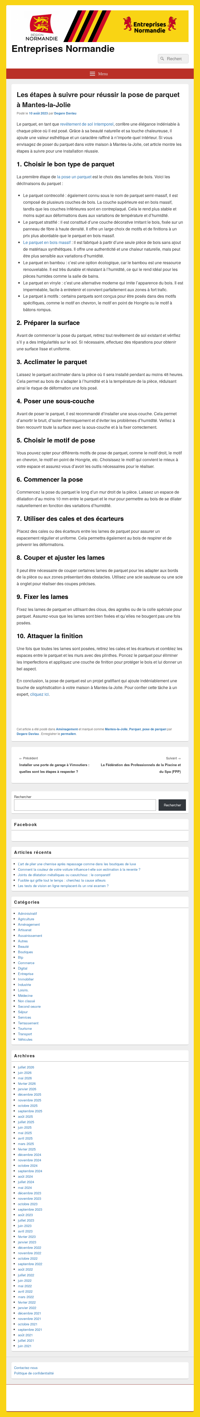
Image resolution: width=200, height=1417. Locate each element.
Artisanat (25, 929)
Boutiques (25, 951)
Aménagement (67, 729)
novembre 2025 (29, 1100)
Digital (22, 968)
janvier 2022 (27, 1307)
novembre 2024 (29, 1159)
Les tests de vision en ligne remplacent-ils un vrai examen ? (63, 885)
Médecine (25, 995)
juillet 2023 (26, 1220)
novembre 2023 (29, 1198)
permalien (68, 733)
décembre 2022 (29, 1247)
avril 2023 (25, 1231)
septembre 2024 (30, 1170)
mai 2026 (25, 1077)
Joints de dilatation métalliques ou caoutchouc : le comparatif (64, 874)
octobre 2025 (28, 1105)
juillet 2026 (26, 1067)
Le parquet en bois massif (47, 242)
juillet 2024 (26, 1181)
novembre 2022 (29, 1252)
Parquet (135, 729)
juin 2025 (25, 1127)
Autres (23, 940)
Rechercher (22, 796)
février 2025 (27, 1149)
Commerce (26, 962)
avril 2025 (25, 1138)
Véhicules (25, 1039)
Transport (25, 1033)
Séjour (23, 1011)
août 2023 (25, 1214)
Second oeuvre (29, 1006)
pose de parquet (154, 729)
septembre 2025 (30, 1110)
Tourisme (25, 1028)
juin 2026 (25, 1072)
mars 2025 (26, 1143)
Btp (20, 957)
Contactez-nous (26, 1367)
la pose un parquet (74, 177)
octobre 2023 (28, 1203)
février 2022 (27, 1302)
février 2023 (27, 1236)
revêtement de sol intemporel (87, 124)
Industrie (24, 984)
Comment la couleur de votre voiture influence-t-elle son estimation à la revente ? (79, 869)
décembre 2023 (29, 1192)
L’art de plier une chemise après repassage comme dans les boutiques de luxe (77, 863)
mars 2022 (26, 1296)
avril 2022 (25, 1291)
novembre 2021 (29, 1318)
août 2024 (25, 1176)
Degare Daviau (65, 113)
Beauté (23, 946)
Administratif (27, 913)
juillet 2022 (26, 1274)
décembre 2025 (29, 1094)
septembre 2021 (30, 1329)
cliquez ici (39, 694)
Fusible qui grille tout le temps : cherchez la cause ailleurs (62, 880)
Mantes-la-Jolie (116, 729)
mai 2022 (25, 1285)
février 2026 (27, 1083)
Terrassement (28, 1022)
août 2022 (25, 1269)
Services (24, 1017)
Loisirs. (23, 989)
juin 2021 (25, 1345)
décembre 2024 (29, 1154)
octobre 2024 (28, 1165)
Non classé (26, 1000)
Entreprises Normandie (63, 48)
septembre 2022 (30, 1263)
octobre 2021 (28, 1323)
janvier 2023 (27, 1241)
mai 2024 (25, 1187)
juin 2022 (25, 1280)
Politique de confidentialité (34, 1373)
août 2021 (25, 1334)
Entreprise (25, 973)
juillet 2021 (26, 1340)
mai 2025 (25, 1132)
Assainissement (30, 935)
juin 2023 (25, 1225)
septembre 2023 (30, 1209)
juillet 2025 (26, 1121)
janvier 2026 (27, 1088)
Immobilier (26, 979)
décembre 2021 (29, 1313)
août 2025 (25, 1116)
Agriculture (26, 918)
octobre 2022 (28, 1258)
